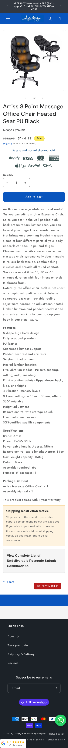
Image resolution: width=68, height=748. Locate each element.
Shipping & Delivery (21, 654)
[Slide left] (25, 98)
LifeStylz (18, 733)
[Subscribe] (56, 688)
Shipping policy (56, 739)
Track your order (18, 645)
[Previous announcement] (7, 6)
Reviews (13, 663)
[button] (8, 18)
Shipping (7, 143)
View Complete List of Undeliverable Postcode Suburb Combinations (31, 561)
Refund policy (56, 733)
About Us (14, 636)
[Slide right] (42, 98)
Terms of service (35, 739)
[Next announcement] (61, 6)
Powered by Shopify (34, 733)
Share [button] (10, 582)
